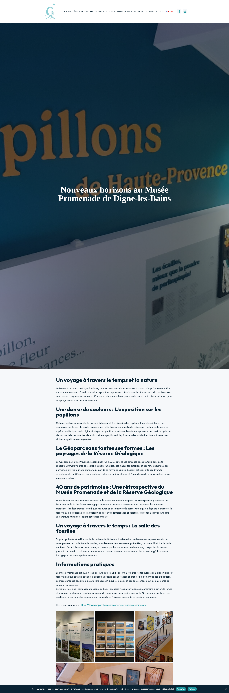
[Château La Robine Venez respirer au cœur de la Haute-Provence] (50, 11)
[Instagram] (185, 11)
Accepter (181, 689)
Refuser (192, 689)
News (161, 11)
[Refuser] (225, 689)
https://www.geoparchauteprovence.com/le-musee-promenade (113, 605)
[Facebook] (179, 11)
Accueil (67, 11)
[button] (87, 11)
